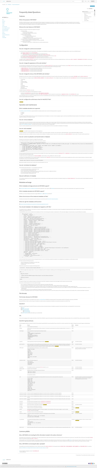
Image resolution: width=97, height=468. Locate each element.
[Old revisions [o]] (94, 11)
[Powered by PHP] (90, 463)
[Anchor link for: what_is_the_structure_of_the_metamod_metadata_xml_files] (48, 196)
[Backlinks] (94, 13)
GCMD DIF (45, 193)
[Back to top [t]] (94, 15)
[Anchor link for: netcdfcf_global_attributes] (34, 320)
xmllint (70, 440)
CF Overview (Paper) (27, 311)
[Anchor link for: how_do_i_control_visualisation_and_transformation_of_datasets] (50, 136)
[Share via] (87, 8)
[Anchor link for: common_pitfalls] (30, 431)
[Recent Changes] (88, 8)
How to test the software (5, 29)
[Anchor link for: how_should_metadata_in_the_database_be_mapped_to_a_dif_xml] (51, 206)
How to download (4, 26)
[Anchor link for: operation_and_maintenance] (37, 104)
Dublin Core (41, 193)
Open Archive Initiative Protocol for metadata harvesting (28, 188)
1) (19, 450)
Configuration (86, 15)
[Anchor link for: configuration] (28, 45)
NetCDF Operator (24, 312)
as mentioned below (42, 299)
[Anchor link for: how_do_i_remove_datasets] (33, 119)
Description (3, 21)
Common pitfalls (86, 20)
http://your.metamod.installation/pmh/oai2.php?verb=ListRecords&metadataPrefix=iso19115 (34, 204)
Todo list (3, 23)
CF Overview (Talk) (27, 310)
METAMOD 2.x (9, 4)
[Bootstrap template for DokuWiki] (88, 463)
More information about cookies (71, 466)
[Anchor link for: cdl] (22, 315)
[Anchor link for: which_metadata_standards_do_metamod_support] (45, 191)
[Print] (91, 8)
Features (3, 22)
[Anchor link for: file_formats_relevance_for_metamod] (38, 297)
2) (51, 193)
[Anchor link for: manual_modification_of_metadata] (36, 175)
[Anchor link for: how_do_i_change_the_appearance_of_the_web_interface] (47, 63)
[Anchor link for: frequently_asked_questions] (41, 12)
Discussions (3, 33)
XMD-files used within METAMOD (25, 110)
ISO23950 (52, 188)
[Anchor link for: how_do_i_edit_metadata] (32, 128)
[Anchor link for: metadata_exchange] (32, 182)
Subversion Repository (5, 30)
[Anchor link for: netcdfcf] (25, 303)
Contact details (4, 37)
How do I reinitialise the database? (26, 124)
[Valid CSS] (92, 463)
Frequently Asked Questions (15, 4)
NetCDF (23, 307)
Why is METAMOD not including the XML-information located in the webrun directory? (33, 447)
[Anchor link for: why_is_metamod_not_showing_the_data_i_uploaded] (45, 443)
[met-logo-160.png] (9, 11)
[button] (85, 1)
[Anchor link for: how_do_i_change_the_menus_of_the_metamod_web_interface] (50, 73)
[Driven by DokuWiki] (94, 463)
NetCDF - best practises (25, 308)
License (3, 25)
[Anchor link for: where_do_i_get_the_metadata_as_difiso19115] (42, 201)
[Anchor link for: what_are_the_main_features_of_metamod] (40, 27)
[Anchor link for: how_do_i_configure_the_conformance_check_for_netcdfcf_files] (51, 99)
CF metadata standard (25, 309)
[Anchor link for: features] (25, 16)
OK (65, 466)
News (3, 19)
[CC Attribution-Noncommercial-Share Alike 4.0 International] (4, 463)
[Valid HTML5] (91, 463)
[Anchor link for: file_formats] (27, 293)
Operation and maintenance (87, 16)
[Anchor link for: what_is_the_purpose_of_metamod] (37, 19)
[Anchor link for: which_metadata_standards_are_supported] (40, 108)
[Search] (83, 1)
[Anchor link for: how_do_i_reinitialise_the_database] (37, 165)
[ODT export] (94, 14)
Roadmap (3, 36)
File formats (85, 19)
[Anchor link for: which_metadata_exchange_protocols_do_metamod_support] (49, 185)
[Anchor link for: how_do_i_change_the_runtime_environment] (41, 48)
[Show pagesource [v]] (94, 10)
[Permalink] (92, 8)
